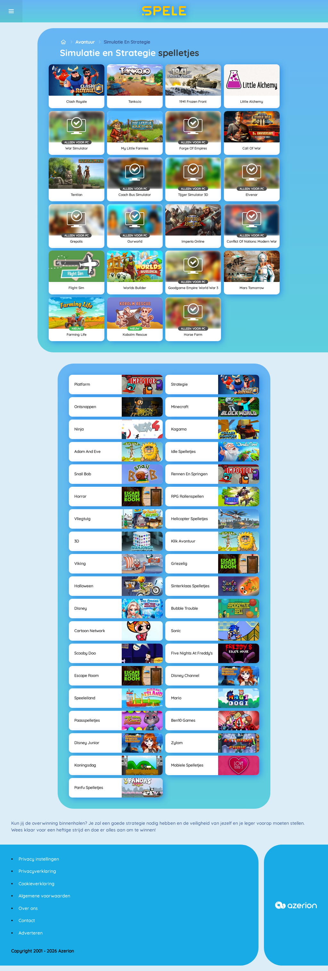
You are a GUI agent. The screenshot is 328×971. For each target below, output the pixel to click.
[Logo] (164, 11)
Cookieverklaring (36, 884)
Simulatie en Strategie (127, 42)
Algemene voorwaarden (44, 896)
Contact (27, 920)
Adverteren (31, 933)
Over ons (28, 908)
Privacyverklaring (37, 871)
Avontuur (85, 42)
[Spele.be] (63, 42)
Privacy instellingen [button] (39, 859)
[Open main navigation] (11, 11)
